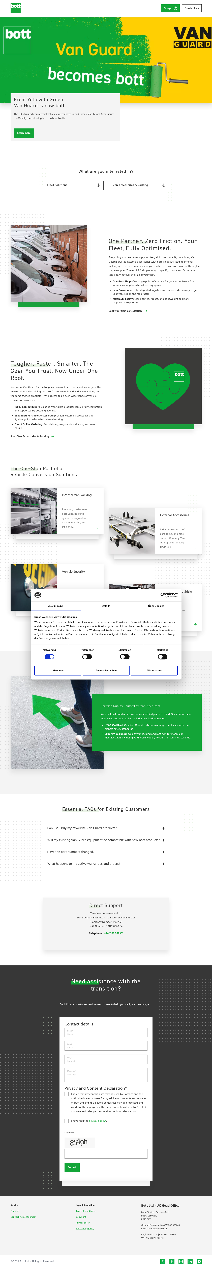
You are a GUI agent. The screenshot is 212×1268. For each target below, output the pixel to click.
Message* (71, 1071)
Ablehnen (58, 670)
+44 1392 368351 (113, 933)
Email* (69, 1044)
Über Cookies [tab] (156, 606)
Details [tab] (106, 606)
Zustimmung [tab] (55, 606)
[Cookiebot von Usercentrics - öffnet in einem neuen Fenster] (163, 594)
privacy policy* (97, 1121)
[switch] (87, 656)
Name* (70, 1031)
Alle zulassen (154, 670)
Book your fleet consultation (125, 311)
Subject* (70, 1058)
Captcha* (69, 1133)
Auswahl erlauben (106, 670)
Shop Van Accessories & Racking (30, 436)
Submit (72, 1167)
